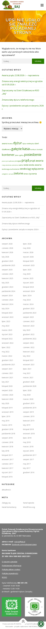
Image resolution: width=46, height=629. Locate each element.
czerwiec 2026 (7, 248)
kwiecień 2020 (7, 399)
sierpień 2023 (28, 317)
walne (21, 165)
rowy (3, 165)
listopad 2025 (28, 261)
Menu (42, 5)
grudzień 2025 (7, 261)
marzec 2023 (7, 330)
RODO (4, 577)
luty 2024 (5, 308)
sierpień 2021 (7, 369)
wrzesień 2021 (29, 364)
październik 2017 (29, 455)
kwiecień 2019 (28, 420)
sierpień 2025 (7, 269)
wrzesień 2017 (7, 459)
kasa (26, 148)
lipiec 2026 (27, 244)
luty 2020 (5, 403)
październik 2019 (29, 408)
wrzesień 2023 (7, 317)
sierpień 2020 (7, 390)
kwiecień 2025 (7, 278)
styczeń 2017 (7, 472)
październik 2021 (8, 364)
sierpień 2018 (7, 438)
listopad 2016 (7, 477)
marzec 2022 (7, 356)
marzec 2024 (28, 304)
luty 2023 (26, 330)
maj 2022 (5, 351)
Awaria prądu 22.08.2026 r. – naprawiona (20, 75)
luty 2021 (5, 382)
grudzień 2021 (7, 360)
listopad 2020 (7, 386)
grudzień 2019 (28, 403)
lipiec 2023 (6, 321)
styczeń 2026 (28, 257)
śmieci (26, 173)
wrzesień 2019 (7, 412)
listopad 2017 (7, 455)
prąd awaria (36, 160)
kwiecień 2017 (7, 468)
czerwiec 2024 (7, 300)
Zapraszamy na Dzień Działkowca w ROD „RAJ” (21, 217)
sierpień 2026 (7, 244)
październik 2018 (8, 433)
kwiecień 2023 (28, 326)
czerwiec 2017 (7, 464)
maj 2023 (5, 326)
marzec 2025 (28, 278)
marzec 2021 (28, 377)
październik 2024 (8, 291)
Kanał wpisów (28, 503)
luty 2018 (5, 451)
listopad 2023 (7, 313)
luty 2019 (26, 425)
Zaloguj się (6, 503)
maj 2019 (5, 420)
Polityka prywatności (10, 573)
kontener (8, 155)
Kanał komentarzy (9, 507)
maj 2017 (27, 464)
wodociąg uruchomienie (11, 169)
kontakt (40, 149)
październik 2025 (8, 265)
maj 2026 (27, 248)
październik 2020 (29, 386)
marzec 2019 (7, 425)
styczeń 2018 (28, 451)
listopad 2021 (28, 360)
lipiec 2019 (6, 416)
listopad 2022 (7, 338)
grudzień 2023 (28, 308)
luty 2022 (26, 356)
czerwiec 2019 (28, 416)
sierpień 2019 (28, 412)
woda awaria (35, 164)
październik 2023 (29, 313)
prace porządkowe (8, 161)
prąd (25, 160)
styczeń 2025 (28, 282)
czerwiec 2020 (7, 395)
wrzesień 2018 (29, 433)
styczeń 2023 (7, 334)
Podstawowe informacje (11, 565)
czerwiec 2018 (7, 442)
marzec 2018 (28, 446)
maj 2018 (27, 442)
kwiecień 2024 (7, 304)
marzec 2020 (28, 399)
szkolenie (15, 165)
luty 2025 (5, 282)
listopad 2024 (28, 287)
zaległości (5, 174)
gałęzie (16, 148)
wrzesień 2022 (7, 343)
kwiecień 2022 (28, 351)
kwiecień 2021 (7, 377)
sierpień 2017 (28, 459)
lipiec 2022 (6, 347)
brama (10, 143)
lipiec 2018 (27, 438)
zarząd (11, 174)
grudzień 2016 (28, 472)
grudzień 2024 (7, 287)
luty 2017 (26, 468)
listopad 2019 (7, 408)
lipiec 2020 (27, 390)
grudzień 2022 (28, 334)
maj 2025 (27, 274)
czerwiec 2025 (7, 274)
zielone (18, 173)
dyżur (17, 143)
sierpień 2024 (7, 295)
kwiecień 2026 (7, 252)
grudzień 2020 (28, 382)
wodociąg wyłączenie (32, 168)
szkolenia (8, 165)
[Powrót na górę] (23, 621)
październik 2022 (29, 338)
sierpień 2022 (28, 343)
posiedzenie (32, 154)
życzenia (33, 173)
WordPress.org (29, 507)
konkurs (33, 149)
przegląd (18, 161)
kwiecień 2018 (7, 446)
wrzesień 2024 (29, 291)
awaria (4, 143)
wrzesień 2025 (29, 265)
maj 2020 (27, 395)
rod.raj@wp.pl (19, 541)
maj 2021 (27, 373)
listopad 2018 (28, 429)
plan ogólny (19, 155)
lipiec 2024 (27, 295)
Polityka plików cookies (11, 569)
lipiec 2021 (27, 369)
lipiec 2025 (27, 269)
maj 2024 (27, 300)
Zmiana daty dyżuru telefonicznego (18, 99)
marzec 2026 (28, 252)
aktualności (6, 490)
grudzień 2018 (7, 429)
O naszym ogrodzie (9, 561)
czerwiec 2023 (28, 321)
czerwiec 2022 (28, 347)
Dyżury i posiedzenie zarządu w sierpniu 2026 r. (20, 229)
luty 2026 (5, 257)
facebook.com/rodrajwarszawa (24, 544)
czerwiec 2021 (7, 373)
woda (26, 165)
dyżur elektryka (28, 143)
